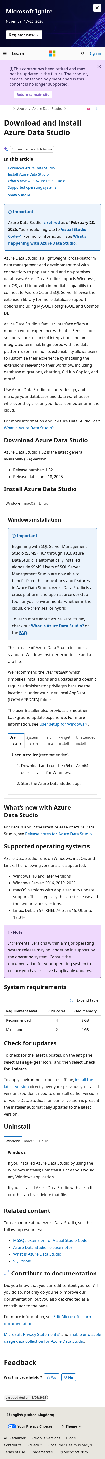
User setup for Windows (61, 724)
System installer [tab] (33, 740)
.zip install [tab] (51, 740)
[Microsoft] (52, 53)
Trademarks (40, 1452)
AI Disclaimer (15, 1438)
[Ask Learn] (88, 109)
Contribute (12, 1445)
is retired (51, 222)
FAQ (23, 632)
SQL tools (22, 1261)
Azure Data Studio (47, 108)
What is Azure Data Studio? (29, 428)
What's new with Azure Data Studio (36, 180)
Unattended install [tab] (85, 740)
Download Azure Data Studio (31, 168)
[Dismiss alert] (97, 8)
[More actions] (97, 109)
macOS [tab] (29, 503)
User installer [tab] (16, 740)
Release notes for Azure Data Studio (58, 834)
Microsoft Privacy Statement (30, 1334)
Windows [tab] (13, 503)
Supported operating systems (32, 187)
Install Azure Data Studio (28, 174)
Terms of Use (14, 1452)
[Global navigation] (5, 53)
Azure (22, 108)
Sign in (95, 53)
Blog (70, 1438)
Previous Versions (46, 1438)
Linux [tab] (43, 503)
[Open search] (83, 53)
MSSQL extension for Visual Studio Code (50, 1240)
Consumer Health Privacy (68, 1445)
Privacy (33, 1445)
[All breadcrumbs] (8, 109)
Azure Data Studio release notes (43, 1247)
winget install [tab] (64, 740)
